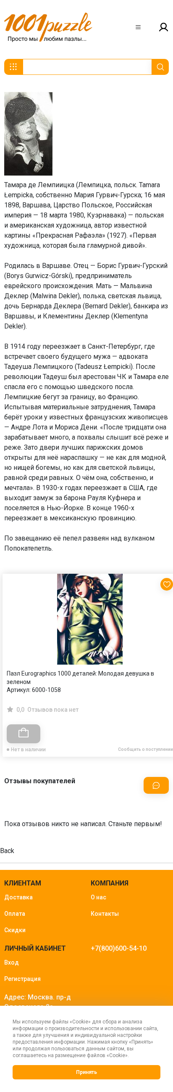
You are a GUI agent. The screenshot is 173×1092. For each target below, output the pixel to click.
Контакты (105, 913)
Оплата (14, 913)
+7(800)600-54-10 (119, 948)
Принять (86, 1072)
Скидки (15, 930)
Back (7, 851)
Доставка (18, 897)
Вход (11, 962)
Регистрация (22, 978)
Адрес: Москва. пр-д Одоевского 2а (37, 1002)
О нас (98, 897)
